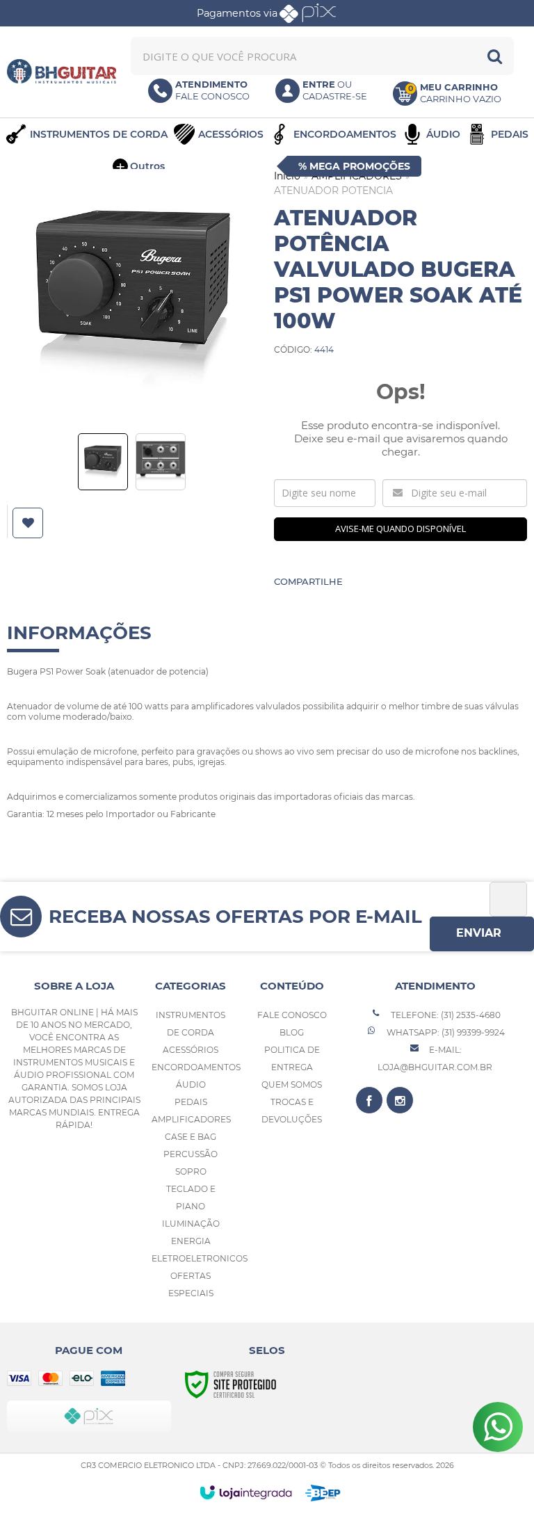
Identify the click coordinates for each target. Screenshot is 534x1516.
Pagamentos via (237, 13)
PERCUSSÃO (190, 1154)
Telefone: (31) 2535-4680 (445, 1015)
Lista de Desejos (29, 523)
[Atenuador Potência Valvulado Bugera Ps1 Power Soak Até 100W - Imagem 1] (103, 461)
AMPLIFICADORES (191, 1119)
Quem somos (291, 1084)
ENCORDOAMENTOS (196, 1067)
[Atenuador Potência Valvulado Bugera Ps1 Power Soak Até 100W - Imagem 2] (161, 461)
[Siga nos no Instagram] (400, 1100)
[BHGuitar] (61, 71)
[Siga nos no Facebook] (369, 1100)
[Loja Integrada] (245, 1492)
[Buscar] (495, 56)
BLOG (292, 1032)
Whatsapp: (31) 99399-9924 (445, 1032)
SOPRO (191, 1171)
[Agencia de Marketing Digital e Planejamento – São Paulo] (323, 1493)
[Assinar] (482, 934)
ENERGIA (191, 1241)
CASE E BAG (190, 1136)
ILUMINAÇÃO (191, 1223)
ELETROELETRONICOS (200, 1258)
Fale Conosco (292, 1015)
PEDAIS (191, 1102)
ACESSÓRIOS (190, 1050)
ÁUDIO (191, 1084)
